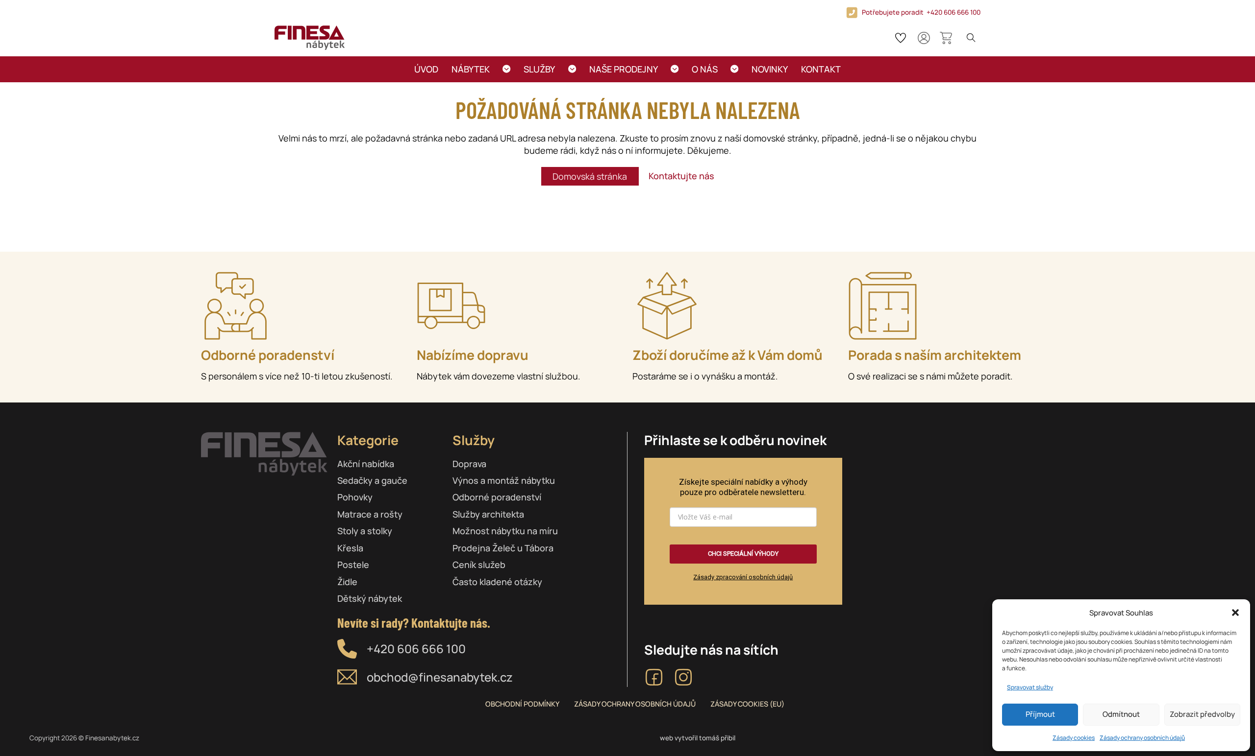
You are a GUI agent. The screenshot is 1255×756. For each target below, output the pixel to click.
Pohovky (355, 497)
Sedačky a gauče (372, 480)
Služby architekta (488, 514)
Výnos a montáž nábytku (503, 480)
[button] (1235, 612)
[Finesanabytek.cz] (310, 37)
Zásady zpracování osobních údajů (743, 577)
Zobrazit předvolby (1202, 714)
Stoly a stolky (364, 531)
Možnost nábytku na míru (505, 531)
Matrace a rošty (369, 514)
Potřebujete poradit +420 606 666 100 (921, 12)
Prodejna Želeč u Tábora (502, 548)
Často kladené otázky (497, 582)
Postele (353, 564)
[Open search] (971, 37)
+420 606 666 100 (416, 648)
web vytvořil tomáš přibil (697, 737)
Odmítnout (1121, 714)
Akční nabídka (365, 464)
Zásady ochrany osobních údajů (1142, 737)
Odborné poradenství (496, 497)
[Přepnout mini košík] (946, 38)
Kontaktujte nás (681, 176)
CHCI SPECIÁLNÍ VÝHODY (743, 553)
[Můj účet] (924, 38)
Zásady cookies (1074, 737)
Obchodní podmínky (522, 704)
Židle (347, 582)
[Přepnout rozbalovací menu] (506, 69)
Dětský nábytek (369, 598)
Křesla (350, 548)
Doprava (469, 464)
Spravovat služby (1030, 687)
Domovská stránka (589, 176)
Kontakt (821, 69)
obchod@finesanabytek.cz (440, 677)
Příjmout (1040, 714)
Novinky (770, 69)
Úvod (426, 69)
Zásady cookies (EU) (747, 704)
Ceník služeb (478, 564)
